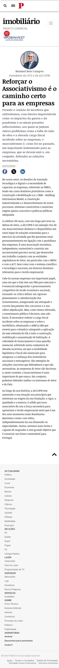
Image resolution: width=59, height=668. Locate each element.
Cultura (8, 495)
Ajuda (9, 660)
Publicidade (10, 629)
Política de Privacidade (47, 660)
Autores (8, 612)
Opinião (8, 512)
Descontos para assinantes (19, 640)
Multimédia (10, 521)
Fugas (8, 545)
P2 (6, 532)
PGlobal (8, 517)
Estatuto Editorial (13, 608)
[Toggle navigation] (51, 23)
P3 (6, 549)
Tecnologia (10, 508)
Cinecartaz (10, 561)
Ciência (8, 504)
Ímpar (7, 541)
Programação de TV (14, 569)
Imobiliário (10, 596)
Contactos (10, 616)
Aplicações (10, 576)
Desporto (9, 500)
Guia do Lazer (11, 565)
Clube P (9, 645)
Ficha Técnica (11, 604)
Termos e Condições (24, 660)
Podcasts (9, 525)
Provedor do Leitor (14, 620)
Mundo (8, 491)
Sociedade (10, 479)
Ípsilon (8, 537)
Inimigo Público (12, 553)
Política (8, 474)
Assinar (9, 636)
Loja (7, 581)
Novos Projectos (13, 589)
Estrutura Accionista (48, 663)
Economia (9, 487)
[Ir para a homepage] (21, 5)
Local (7, 483)
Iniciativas (9, 585)
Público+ (9, 625)
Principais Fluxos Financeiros (22, 663)
